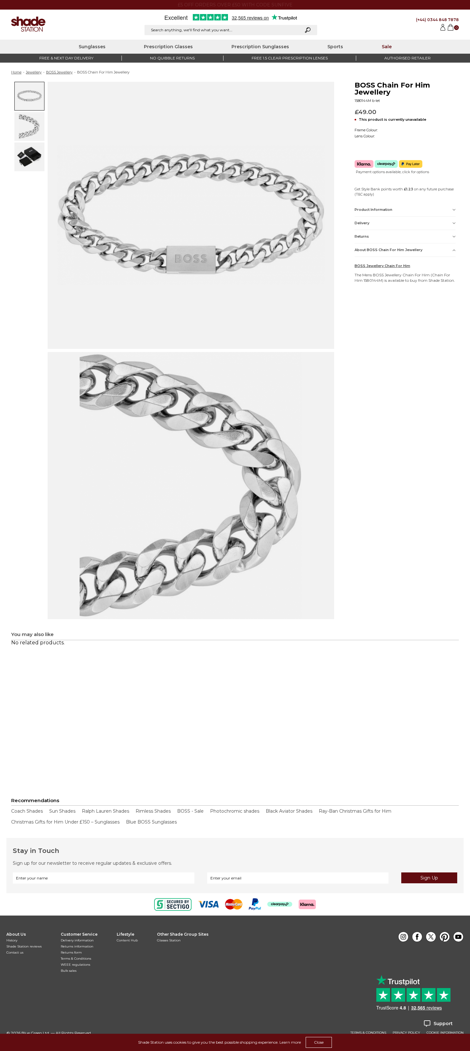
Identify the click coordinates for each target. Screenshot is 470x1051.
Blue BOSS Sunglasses (151, 822)
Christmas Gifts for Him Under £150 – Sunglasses (65, 822)
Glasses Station (169, 940)
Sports (335, 47)
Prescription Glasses (168, 47)
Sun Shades (62, 811)
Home (16, 72)
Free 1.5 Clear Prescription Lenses (290, 58)
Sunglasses (92, 47)
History (11, 940)
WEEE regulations (75, 965)
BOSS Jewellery (59, 72)
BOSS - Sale (190, 811)
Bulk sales (68, 971)
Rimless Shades (153, 811)
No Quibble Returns (172, 58)
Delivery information (77, 940)
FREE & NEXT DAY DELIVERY (66, 58)
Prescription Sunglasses (260, 47)
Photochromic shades (234, 811)
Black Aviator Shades (289, 811)
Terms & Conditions (76, 958)
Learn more (290, 1042)
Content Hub (127, 940)
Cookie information (445, 1032)
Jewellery (34, 72)
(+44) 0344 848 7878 (437, 19)
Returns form (71, 952)
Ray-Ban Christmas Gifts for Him (355, 811)
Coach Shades (27, 811)
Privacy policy (406, 1032)
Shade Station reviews (24, 946)
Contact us (14, 952)
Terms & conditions (368, 1032)
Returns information (77, 946)
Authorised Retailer (407, 58)
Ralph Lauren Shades (105, 811)
